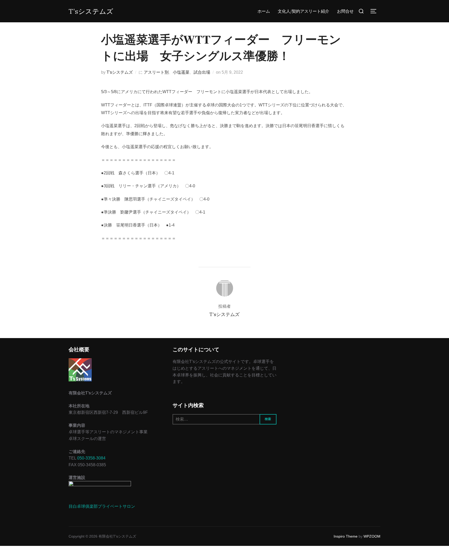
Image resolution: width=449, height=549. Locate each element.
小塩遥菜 (181, 72)
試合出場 (202, 72)
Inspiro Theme (346, 536)
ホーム (263, 11)
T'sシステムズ (91, 11)
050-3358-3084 (91, 458)
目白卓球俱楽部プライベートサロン (102, 506)
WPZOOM (372, 536)
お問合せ (345, 11)
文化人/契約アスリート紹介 (303, 11)
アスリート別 (156, 72)
